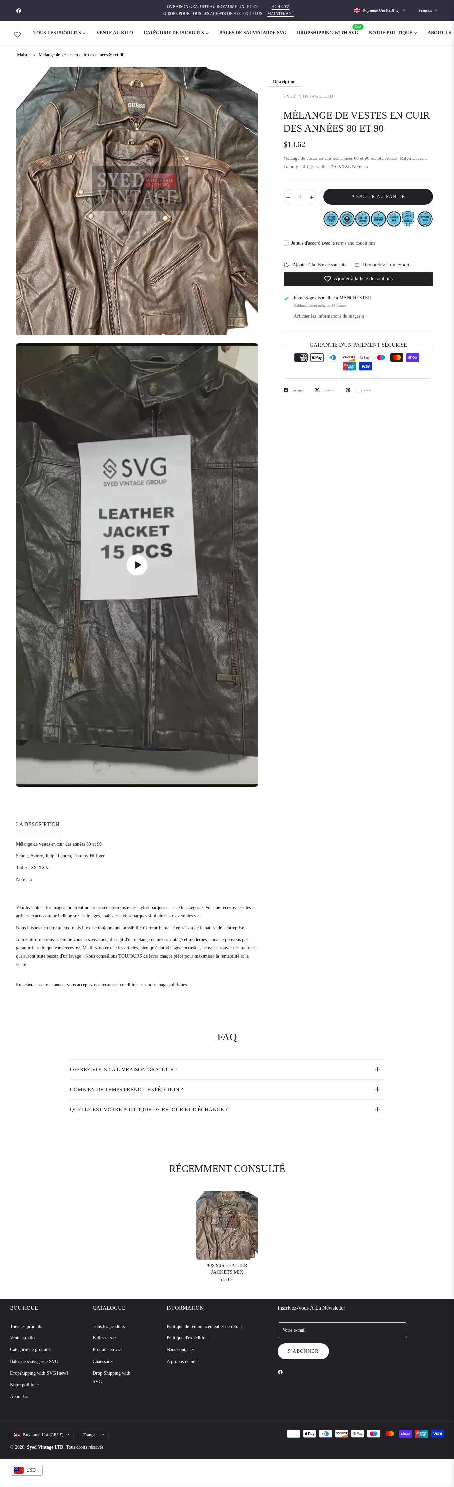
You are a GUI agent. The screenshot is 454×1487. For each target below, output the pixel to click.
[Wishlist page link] (17, 33)
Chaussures (103, 1361)
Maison (24, 55)
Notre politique (24, 1384)
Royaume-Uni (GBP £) (381, 10)
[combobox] (27, 1470)
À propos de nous (183, 1361)
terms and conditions (355, 243)
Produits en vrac (108, 1349)
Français (425, 10)
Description (284, 81)
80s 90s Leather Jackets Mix (227, 1269)
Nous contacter (180, 1349)
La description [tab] (37, 824)
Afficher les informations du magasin (329, 316)
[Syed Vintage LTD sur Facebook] (282, 1371)
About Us (19, 1396)
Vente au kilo (22, 1337)
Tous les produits (26, 1326)
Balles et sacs (105, 1337)
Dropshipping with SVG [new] (39, 1373)
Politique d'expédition (187, 1337)
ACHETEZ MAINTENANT (280, 10)
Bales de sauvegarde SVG (34, 1361)
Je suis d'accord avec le (333, 243)
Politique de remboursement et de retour (204, 1326)
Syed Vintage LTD (45, 1447)
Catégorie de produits (30, 1349)
